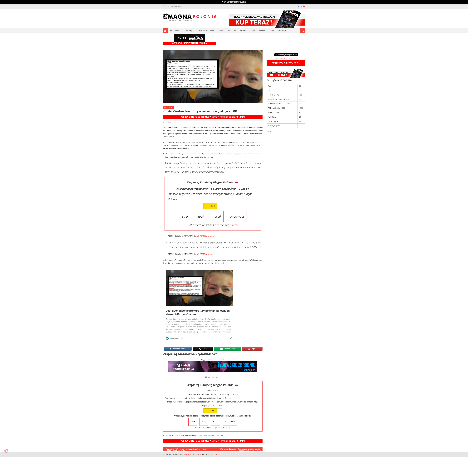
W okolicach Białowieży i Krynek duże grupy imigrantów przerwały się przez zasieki (240, 449)
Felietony (188, 30)
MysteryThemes (213, 454)
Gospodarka (231, 30)
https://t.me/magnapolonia (289, 58)
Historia (243, 30)
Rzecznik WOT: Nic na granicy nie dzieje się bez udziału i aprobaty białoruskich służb (186, 449)
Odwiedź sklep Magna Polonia (189, 38)
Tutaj (235, 225)
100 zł (216, 216)
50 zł (200, 216)
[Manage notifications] (6, 451)
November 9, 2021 (205, 236)
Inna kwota (237, 216)
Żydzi (221, 30)
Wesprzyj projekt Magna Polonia (189, 43)
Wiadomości (174, 30)
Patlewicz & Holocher (206, 30)
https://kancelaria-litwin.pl (213, 435)
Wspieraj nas (283, 30)
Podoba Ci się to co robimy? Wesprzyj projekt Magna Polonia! (213, 117)
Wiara (252, 30)
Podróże (262, 30)
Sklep (272, 30)
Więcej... (270, 131)
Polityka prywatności (191, 454)
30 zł (185, 216)
